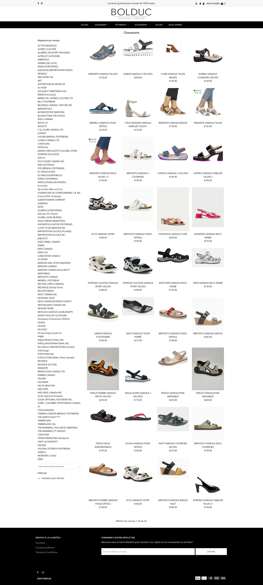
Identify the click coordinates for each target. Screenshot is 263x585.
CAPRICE (42, 133)
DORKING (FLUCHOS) (48, 154)
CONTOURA (44, 143)
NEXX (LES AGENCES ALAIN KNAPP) (55, 311)
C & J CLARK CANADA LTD (50, 129)
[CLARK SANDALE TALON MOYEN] (173, 47)
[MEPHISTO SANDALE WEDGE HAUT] (173, 468)
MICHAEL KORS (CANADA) (51, 283)
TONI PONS (43, 434)
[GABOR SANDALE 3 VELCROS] (138, 47)
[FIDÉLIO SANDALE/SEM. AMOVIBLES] (173, 358)
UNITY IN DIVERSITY (48, 441)
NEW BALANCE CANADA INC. (52, 304)
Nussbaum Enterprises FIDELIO (54, 318)
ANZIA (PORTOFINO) (48, 66)
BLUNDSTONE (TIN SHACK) (51, 115)
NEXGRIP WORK (46, 308)
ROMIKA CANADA (46, 375)
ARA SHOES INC (45, 77)
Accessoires (141, 25)
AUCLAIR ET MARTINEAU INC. (52, 91)
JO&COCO (43, 238)
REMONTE (43, 368)
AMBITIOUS (43, 59)
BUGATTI (42, 126)
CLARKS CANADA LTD (48, 140)
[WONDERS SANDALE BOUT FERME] (208, 207)
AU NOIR (42, 87)
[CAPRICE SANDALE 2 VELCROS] (173, 153)
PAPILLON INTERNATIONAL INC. (54, 343)
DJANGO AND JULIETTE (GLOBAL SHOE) (57, 150)
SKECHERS (43, 389)
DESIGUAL (43, 147)
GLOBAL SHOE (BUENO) (50, 217)
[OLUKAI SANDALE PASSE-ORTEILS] (138, 417)
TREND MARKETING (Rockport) (53, 438)
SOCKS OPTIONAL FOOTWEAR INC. (55, 399)
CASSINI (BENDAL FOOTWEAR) (53, 136)
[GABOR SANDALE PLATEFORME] (103, 313)
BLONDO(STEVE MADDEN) (51, 112)
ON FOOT (42, 329)
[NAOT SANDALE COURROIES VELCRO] (173, 419)
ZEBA (40, 459)
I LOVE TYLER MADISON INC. (52, 227)
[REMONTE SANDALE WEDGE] (173, 104)
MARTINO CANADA (47, 266)
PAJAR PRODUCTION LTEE (51, 340)
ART (40, 80)
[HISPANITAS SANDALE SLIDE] (173, 209)
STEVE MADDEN (46, 410)
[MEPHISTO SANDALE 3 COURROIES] (138, 153)
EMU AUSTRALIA (46, 164)
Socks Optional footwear (50, 396)
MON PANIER (215, 3)
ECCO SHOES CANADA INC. (51, 161)
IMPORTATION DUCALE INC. (52, 234)
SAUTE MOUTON (46, 385)
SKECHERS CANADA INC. (50, 392)
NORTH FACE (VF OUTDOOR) (52, 315)
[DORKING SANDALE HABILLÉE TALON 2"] (208, 477)
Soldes (159, 25)
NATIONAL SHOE (46, 297)
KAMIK (41, 245)
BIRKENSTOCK (45, 108)
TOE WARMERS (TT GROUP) (51, 431)
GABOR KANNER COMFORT (51, 199)
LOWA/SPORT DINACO (49, 255)
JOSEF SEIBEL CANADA (49, 241)
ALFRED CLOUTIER (47, 49)
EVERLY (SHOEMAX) (47, 178)
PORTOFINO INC (46, 353)
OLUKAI (41, 325)
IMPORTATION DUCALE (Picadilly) (54, 231)
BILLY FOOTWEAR (46, 101)
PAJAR (41, 336)
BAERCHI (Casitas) (47, 94)
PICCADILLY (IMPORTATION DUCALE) (56, 347)
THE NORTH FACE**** (49, 417)
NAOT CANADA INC (47, 294)
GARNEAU (43, 203)
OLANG (41, 322)
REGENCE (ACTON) (47, 364)
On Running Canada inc (50, 333)
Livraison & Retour (45, 547)
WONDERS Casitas (47, 455)
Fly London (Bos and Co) (50, 189)
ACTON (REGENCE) (47, 45)
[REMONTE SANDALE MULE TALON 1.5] (103, 153)
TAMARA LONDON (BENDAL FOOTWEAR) (58, 413)
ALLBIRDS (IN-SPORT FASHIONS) (54, 52)
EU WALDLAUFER (46, 171)
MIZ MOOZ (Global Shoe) (50, 287)
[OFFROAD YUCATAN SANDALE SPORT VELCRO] (103, 264)
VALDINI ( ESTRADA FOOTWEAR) (54, 448)
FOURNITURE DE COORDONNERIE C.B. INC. (59, 192)
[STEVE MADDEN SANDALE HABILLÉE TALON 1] (138, 104)
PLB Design (43, 350)
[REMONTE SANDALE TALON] (208, 104)
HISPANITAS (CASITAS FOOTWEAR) (55, 224)
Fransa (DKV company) (49, 196)
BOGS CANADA (45, 119)
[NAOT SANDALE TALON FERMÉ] (138, 306)
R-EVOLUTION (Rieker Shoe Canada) (56, 357)
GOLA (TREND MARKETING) (51, 220)
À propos (40, 542)
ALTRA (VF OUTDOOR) (49, 56)
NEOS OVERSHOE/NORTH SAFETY (55, 301)
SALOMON (43, 382)
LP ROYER (43, 259)
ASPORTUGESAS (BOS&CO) (51, 84)
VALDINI (42, 445)
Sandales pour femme (53, 478)
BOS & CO (43, 122)
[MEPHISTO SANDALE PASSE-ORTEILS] (138, 204)
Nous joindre (175, 25)
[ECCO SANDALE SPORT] (103, 203)
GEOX (40, 206)
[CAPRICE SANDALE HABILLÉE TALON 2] (208, 153)
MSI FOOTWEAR (46, 290)
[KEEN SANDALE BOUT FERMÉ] (208, 257)
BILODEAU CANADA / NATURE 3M (55, 105)
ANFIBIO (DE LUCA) (47, 63)
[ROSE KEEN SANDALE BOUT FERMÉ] (173, 255)
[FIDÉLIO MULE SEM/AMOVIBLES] (103, 416)
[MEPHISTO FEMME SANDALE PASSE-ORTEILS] (103, 469)
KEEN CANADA (45, 248)
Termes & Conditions (46, 552)
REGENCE (42, 360)
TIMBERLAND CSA (47, 424)
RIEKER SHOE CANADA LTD (51, 371)
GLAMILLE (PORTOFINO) (50, 210)
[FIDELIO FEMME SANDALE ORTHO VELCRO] (103, 369)
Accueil (85, 25)
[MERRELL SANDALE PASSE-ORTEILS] (103, 104)
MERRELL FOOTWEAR (48, 280)
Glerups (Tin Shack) (48, 213)
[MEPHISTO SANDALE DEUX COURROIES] (208, 424)
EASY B (41, 157)
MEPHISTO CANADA (48, 276)
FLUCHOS (42, 185)
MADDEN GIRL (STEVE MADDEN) (54, 262)
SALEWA (42, 378)
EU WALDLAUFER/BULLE (50, 175)
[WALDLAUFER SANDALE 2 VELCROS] (138, 368)
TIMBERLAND (44, 420)
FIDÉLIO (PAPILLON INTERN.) (52, 182)
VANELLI (42, 452)
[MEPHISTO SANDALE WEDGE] (208, 314)
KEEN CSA (43, 252)
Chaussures (101, 25)
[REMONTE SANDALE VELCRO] (103, 50)
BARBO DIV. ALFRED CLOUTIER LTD (55, 98)
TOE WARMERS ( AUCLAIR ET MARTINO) (57, 427)
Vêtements (120, 25)
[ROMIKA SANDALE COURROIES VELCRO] (208, 55)
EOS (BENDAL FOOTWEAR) (51, 168)
